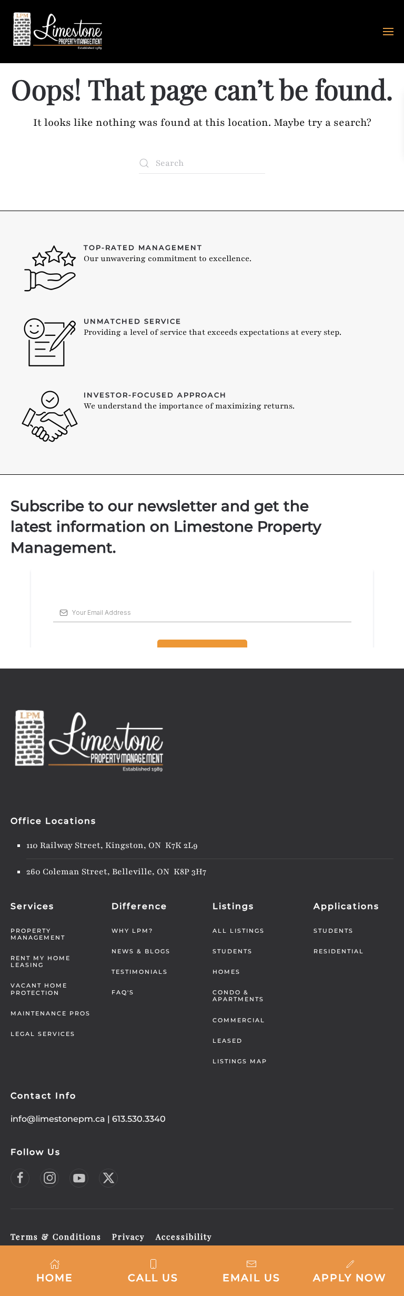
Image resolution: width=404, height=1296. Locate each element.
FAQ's (123, 992)
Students (232, 951)
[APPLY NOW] (350, 1263)
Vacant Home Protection (39, 989)
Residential (339, 951)
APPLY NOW (349, 1278)
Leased (228, 1040)
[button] (388, 31)
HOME (54, 1278)
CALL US (153, 1278)
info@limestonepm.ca (58, 1119)
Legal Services (43, 1034)
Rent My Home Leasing (40, 961)
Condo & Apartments (238, 996)
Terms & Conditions (56, 1236)
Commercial (239, 1020)
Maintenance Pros (50, 1013)
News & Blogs (141, 951)
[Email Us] (251, 1263)
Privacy (128, 1236)
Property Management (38, 934)
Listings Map (240, 1061)
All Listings (239, 930)
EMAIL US (251, 1278)
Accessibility (184, 1236)
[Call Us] (153, 1263)
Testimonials (140, 971)
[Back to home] (58, 31)
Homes (226, 971)
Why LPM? (132, 930)
